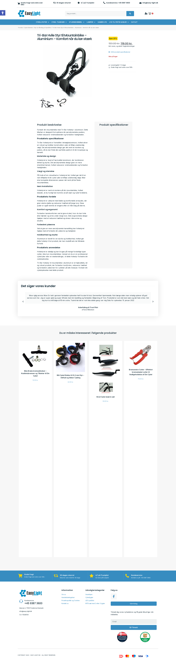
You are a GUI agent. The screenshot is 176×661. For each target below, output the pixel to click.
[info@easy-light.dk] (140, 3)
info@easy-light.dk (150, 3)
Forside (20, 27)
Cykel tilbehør (28, 27)
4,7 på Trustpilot (87, 3)
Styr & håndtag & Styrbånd (42, 27)
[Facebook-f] (114, 596)
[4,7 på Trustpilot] (79, 3)
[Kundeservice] (127, 575)
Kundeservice (136, 575)
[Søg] (130, 13)
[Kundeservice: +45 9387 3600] (104, 3)
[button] (23, 302)
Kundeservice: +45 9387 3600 (118, 3)
